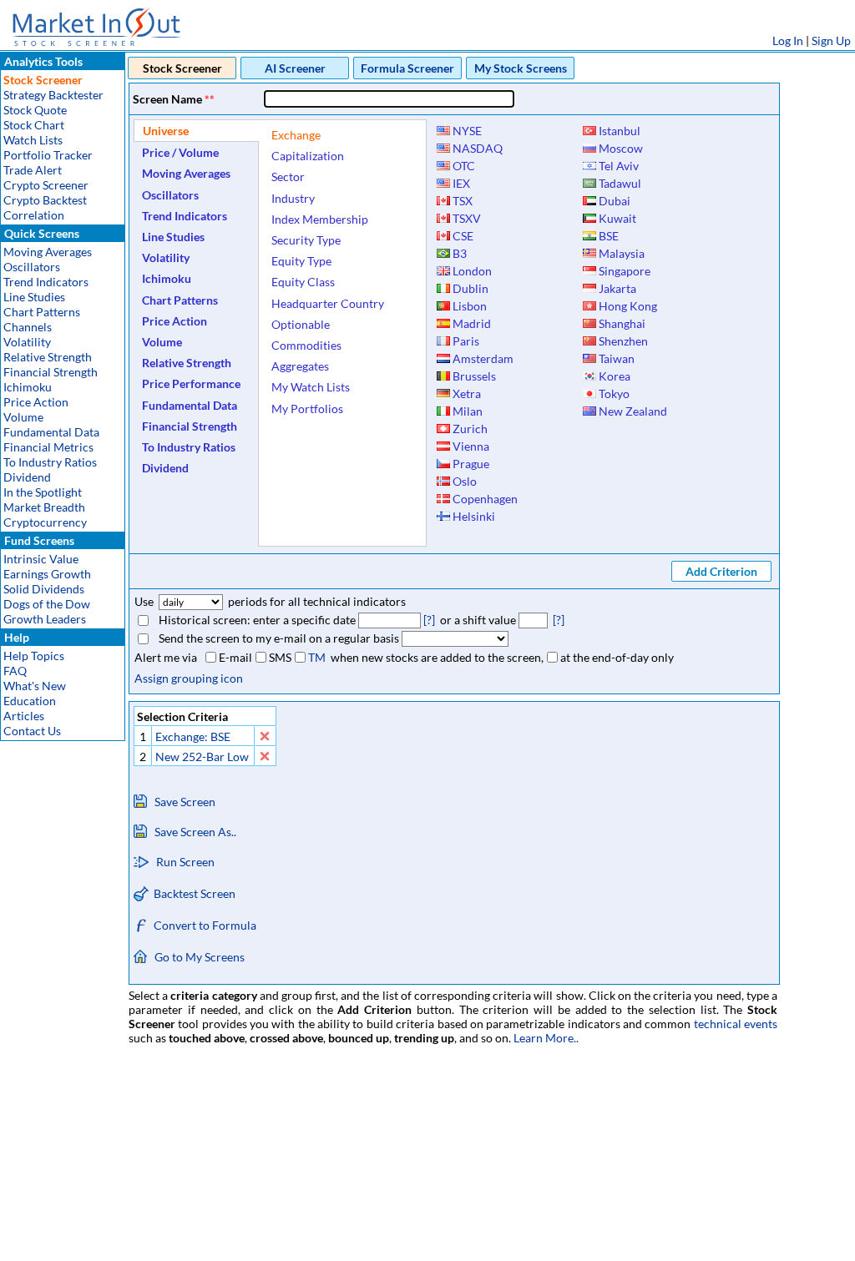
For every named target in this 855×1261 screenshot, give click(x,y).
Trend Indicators (46, 282)
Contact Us (32, 731)
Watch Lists (33, 140)
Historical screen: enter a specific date (257, 620)
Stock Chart (33, 125)
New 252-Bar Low (202, 756)
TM (317, 657)
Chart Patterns (41, 312)
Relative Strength (47, 357)
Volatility (27, 342)
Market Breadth (44, 507)
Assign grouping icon (188, 678)
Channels (27, 327)
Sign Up (831, 40)
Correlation (33, 215)
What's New (34, 685)
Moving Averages (47, 252)
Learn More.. (546, 1038)
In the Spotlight (42, 492)
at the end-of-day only (617, 657)
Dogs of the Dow (46, 604)
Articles (23, 716)
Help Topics (33, 655)
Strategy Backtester (53, 95)
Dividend (27, 477)
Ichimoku (27, 387)
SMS (280, 657)
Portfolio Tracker (48, 155)
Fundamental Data (51, 432)
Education (29, 701)
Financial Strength (50, 372)
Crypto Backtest (45, 200)
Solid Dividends (43, 589)
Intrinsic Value (40, 559)
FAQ (15, 670)
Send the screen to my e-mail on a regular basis (279, 638)
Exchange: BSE (192, 736)
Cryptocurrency (45, 522)
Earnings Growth (47, 574)
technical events (735, 1023)
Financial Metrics (48, 447)
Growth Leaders (44, 619)
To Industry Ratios (50, 462)
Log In (787, 40)
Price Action (35, 402)
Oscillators (31, 267)
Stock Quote (35, 110)
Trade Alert (32, 170)
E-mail (235, 657)
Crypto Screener (46, 185)
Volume (23, 417)
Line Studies (34, 297)
